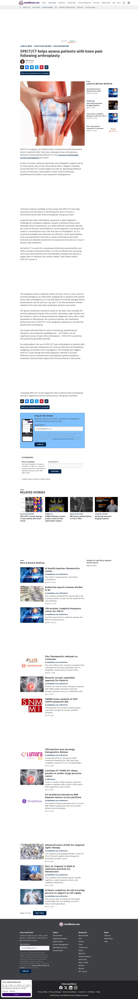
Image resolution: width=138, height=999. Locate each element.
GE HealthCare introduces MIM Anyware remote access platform (63, 796)
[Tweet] (37, 67)
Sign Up (40, 444)
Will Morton (30, 60)
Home (98, 992)
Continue (55, 471)
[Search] (124, 3)
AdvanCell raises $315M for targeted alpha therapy (64, 846)
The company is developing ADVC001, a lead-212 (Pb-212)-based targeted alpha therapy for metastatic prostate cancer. (64, 856)
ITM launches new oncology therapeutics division (60, 750)
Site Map (91, 992)
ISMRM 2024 (49, 514)
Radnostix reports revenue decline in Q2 (64, 588)
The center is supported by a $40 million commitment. (61, 578)
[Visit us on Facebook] (61, 987)
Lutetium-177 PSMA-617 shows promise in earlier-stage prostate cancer (63, 773)
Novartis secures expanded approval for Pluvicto (60, 679)
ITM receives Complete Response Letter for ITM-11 (97, 115)
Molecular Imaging (43, 46)
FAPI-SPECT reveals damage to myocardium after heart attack (31, 518)
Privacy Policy (42, 992)
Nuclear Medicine (61, 46)
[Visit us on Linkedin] (70, 987)
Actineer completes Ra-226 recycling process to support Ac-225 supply (65, 891)
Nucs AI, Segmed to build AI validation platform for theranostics (60, 869)
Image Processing (76, 514)
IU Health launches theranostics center (94, 90)
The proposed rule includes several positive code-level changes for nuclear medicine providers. (62, 710)
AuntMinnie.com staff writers (57, 574)
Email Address (40, 425)
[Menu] (129, 3)
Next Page (40, 913)
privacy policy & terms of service (63, 439)
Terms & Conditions (69, 992)
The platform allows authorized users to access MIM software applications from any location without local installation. (64, 805)
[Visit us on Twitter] (65, 987)
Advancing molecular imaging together (94, 104)
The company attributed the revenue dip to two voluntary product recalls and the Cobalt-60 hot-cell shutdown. (65, 598)
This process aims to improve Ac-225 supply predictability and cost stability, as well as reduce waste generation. (62, 901)
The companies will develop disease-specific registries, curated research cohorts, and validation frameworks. (63, 880)
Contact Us (82, 992)
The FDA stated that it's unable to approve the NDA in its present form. (64, 618)
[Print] (22, 67)
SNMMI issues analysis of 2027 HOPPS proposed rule (61, 700)
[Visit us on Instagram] (75, 987)
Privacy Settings (55, 992)
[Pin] (41, 67)
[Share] (27, 67)
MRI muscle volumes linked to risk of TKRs (80, 517)
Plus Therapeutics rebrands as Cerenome (95, 127)
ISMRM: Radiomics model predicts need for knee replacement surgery (55, 518)
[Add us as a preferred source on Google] (46, 67)
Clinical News (26, 46)
